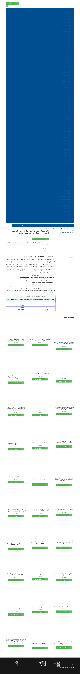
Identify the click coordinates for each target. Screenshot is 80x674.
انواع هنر (68, 22)
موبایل (69, 146)
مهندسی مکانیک (67, 41)
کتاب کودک (69, 182)
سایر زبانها (68, 117)
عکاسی (69, 11)
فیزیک (69, 79)
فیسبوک (17, 663)
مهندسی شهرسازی (66, 55)
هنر (70, 10)
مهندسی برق (68, 43)
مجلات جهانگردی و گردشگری (64, 206)
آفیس (69, 122)
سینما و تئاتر (68, 19)
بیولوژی (68, 84)
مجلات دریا (68, 214)
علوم (70, 76)
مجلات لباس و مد (67, 191)
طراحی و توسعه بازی (66, 131)
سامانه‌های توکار (67, 149)
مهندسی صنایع (67, 54)
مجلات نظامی (67, 212)
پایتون (69, 128)
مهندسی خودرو (67, 52)
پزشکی (69, 85)
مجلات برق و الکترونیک (66, 208)
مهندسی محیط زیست (66, 60)
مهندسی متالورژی (66, 61)
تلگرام (17, 661)
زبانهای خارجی (68, 103)
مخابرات (68, 70)
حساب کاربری (43, 665)
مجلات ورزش (67, 217)
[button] (64, 349)
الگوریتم (68, 144)
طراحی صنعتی (67, 49)
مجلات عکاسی (67, 194)
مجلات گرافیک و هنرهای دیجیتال (64, 196)
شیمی (69, 82)
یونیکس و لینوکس (67, 143)
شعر (69, 20)
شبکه (69, 135)
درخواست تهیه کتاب (56, 663)
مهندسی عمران (67, 40)
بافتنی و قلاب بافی (66, 29)
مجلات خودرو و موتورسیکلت (64, 209)
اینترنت (70, 176)
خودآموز (69, 167)
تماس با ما (58, 666)
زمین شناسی (67, 87)
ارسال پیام (17, 665)
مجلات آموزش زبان (66, 220)
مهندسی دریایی (67, 64)
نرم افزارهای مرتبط (42, 662)
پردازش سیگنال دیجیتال (65, 72)
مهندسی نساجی (67, 66)
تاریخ (69, 90)
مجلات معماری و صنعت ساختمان (63, 200)
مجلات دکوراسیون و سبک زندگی (64, 197)
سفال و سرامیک (67, 34)
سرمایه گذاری (68, 175)
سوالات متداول (43, 661)
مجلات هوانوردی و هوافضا (65, 202)
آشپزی (70, 165)
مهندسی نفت (67, 57)
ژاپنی (69, 116)
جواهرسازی (68, 26)
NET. (69, 132)
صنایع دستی (69, 23)
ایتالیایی (69, 111)
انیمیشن (68, 16)
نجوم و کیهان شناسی (66, 81)
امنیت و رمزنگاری (66, 138)
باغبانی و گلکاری (68, 155)
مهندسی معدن (67, 63)
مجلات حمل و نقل (66, 211)
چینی (69, 114)
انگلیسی (68, 105)
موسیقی (68, 17)
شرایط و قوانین (43, 663)
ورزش (70, 158)
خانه (73, 228)
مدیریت (69, 173)
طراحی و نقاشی (67, 13)
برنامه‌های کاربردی (66, 150)
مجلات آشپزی (67, 218)
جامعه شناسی (67, 97)
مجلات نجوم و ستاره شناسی (64, 203)
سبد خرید (44, 664)
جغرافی (68, 88)
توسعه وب (68, 129)
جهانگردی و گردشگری (67, 156)
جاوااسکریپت (67, 125)
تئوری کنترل (68, 69)
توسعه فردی (69, 184)
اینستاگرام (17, 662)
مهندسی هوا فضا (67, 44)
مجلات (70, 188)
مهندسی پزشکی (67, 46)
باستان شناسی (67, 91)
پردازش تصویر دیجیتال (66, 141)
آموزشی (69, 178)
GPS (69, 73)
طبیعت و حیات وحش (67, 169)
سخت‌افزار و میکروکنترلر (65, 147)
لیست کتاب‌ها (58, 664)
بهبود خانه (69, 164)
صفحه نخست (68, 8)
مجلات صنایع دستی (66, 193)
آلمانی (69, 108)
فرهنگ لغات (68, 100)
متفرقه (70, 187)
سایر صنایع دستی (67, 35)
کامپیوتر (69, 119)
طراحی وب (68, 123)
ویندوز (69, 134)
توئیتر (18, 664)
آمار (69, 94)
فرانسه (69, 106)
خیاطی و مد (68, 28)
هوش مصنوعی (67, 140)
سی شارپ (41, 250)
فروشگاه (58, 665)
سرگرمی (69, 179)
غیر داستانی (69, 185)
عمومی (69, 102)
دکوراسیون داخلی (68, 162)
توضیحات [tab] (71, 257)
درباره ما (58, 661)
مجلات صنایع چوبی (66, 190)
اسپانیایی (68, 110)
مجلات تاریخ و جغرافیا (66, 215)
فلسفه (69, 96)
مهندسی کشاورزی (66, 58)
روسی (69, 113)
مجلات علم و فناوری (66, 205)
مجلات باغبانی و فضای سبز (65, 199)
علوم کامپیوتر (67, 152)
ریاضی (69, 78)
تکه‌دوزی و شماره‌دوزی (65, 31)
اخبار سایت (58, 662)
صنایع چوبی (68, 25)
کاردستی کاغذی (67, 32)
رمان (70, 181)
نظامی (70, 170)
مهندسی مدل (67, 67)
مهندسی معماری (67, 38)
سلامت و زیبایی (68, 161)
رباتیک (69, 51)
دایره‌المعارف (68, 172)
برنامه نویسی (67, 126)
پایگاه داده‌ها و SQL (66, 137)
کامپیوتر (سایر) (67, 153)
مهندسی (69, 37)
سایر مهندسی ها (67, 75)
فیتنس (70, 159)
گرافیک (69, 14)
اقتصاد (69, 93)
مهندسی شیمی (67, 47)
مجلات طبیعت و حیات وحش (64, 221)
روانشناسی (68, 99)
